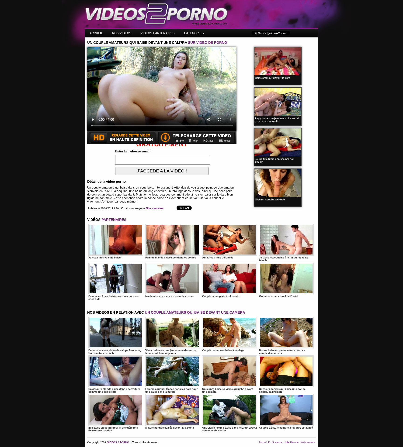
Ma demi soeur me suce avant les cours (169, 296)
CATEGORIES (194, 33)
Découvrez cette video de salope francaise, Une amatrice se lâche (114, 351)
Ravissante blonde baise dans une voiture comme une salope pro (114, 390)
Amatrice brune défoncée (217, 257)
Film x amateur (155, 208)
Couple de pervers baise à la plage (223, 350)
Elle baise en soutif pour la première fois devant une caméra (113, 429)
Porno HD (264, 442)
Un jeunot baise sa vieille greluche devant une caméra (227, 390)
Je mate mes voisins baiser (105, 257)
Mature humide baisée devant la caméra (169, 427)
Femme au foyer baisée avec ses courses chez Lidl (113, 297)
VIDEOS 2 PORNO (118, 442)
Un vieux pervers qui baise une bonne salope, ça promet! (282, 390)
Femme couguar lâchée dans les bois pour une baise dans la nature (171, 390)
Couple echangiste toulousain (220, 296)
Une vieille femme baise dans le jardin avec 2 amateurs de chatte (229, 429)
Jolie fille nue (291, 442)
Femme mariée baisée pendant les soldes (170, 257)
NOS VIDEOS (121, 33)
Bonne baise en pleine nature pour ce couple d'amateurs (282, 351)
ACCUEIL (96, 33)
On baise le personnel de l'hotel (278, 296)
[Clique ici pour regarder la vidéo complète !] (161, 143)
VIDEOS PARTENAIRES (158, 33)
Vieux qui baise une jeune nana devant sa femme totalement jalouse (170, 351)
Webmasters (308, 442)
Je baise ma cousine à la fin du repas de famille (283, 259)
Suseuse (277, 442)
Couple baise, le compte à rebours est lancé (286, 427)
